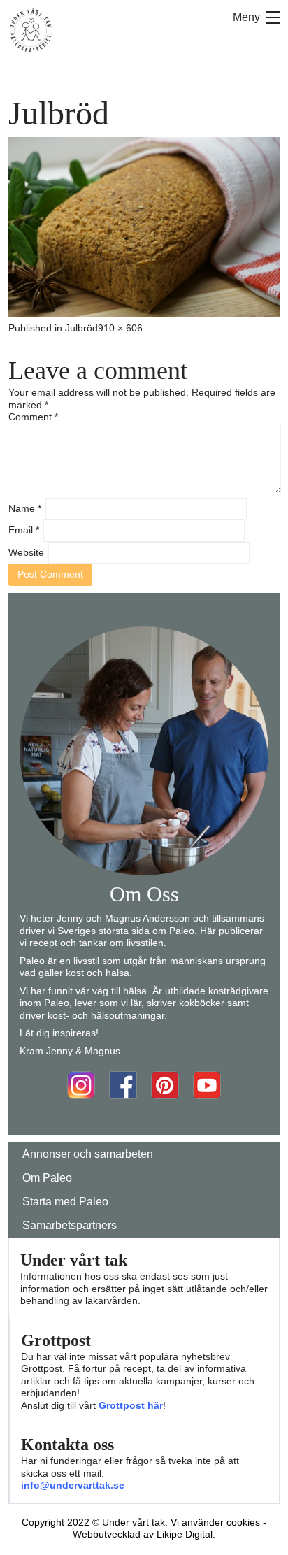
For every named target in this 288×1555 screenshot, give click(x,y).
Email (23, 530)
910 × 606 (120, 328)
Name (24, 508)
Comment (33, 416)
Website (26, 552)
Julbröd (81, 328)
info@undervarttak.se (72, 1485)
